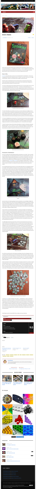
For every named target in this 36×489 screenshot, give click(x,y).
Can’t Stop (10, 160)
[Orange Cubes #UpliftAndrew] (7, 430)
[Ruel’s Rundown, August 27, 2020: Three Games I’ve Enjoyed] (29, 378)
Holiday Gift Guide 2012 (14, 471)
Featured (29, 37)
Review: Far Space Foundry (13, 368)
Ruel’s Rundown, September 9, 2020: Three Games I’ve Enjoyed (17, 383)
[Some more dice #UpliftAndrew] (7, 409)
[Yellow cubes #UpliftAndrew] (7, 420)
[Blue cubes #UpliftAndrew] (28, 430)
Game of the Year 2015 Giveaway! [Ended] (12, 448)
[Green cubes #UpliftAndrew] (18, 430)
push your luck (4, 356)
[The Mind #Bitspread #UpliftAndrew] (18, 399)
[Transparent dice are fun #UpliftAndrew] (28, 399)
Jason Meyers (5, 37)
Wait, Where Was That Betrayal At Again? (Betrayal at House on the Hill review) (6, 349)
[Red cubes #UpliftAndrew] (18, 420)
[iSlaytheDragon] (18, 7)
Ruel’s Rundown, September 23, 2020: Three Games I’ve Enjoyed (6, 383)
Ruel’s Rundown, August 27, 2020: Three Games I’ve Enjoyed (28, 383)
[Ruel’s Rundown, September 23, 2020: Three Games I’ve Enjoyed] (7, 378)
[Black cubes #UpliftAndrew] (28, 409)
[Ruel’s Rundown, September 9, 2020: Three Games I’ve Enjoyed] (18, 378)
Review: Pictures (13, 474)
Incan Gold (15, 160)
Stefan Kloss (11, 356)
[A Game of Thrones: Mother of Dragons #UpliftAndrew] (7, 399)
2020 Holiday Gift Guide (6, 471)
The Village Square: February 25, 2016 (24, 368)
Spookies (3, 75)
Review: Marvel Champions (15, 476)
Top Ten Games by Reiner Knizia (10, 444)
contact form (10, 487)
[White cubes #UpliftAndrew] (18, 409)
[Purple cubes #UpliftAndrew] (28, 420)
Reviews (33, 37)
